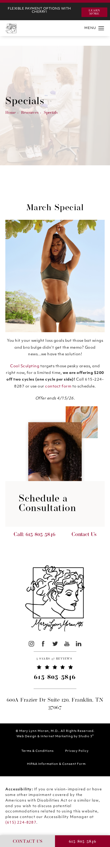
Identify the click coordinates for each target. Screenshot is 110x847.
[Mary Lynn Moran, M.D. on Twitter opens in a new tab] (55, 643)
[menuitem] (31, 643)
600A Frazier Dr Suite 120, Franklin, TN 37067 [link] (55, 704)
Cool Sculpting (24, 366)
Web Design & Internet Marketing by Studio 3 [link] (55, 736)
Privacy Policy (77, 751)
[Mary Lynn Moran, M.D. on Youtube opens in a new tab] (66, 643)
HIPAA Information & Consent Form (56, 764)
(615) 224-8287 (20, 822)
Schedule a (47, 503)
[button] (94, 12)
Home (10, 113)
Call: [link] (34, 534)
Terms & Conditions (37, 751)
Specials (51, 113)
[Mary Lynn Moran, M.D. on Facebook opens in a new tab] (43, 643)
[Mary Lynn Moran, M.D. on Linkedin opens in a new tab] (78, 643)
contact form (58, 387)
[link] (55, 659)
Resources (29, 113)
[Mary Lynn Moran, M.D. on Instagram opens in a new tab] (31, 643)
